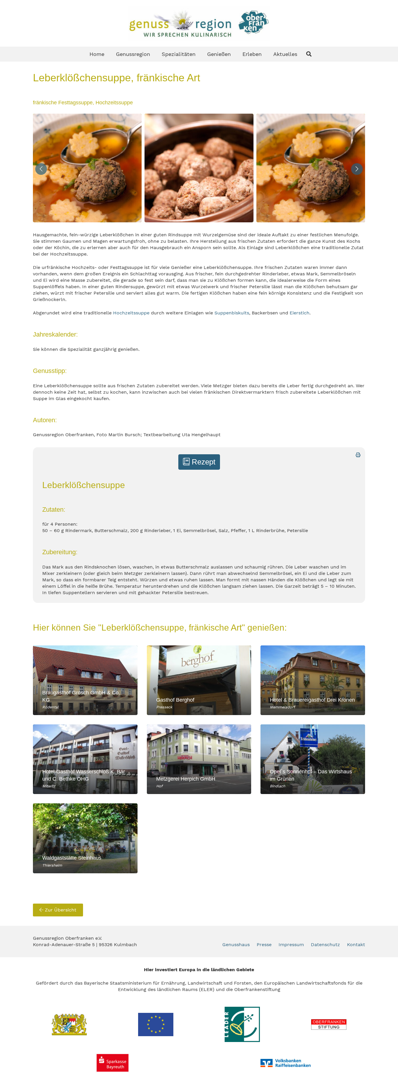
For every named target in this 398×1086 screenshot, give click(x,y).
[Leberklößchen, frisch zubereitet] (87, 168)
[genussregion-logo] (199, 23)
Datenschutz (325, 944)
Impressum (291, 944)
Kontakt (356, 944)
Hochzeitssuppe (131, 313)
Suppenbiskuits (231, 313)
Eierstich (299, 313)
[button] (309, 54)
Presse (264, 944)
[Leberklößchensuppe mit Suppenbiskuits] (199, 168)
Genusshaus (236, 944)
